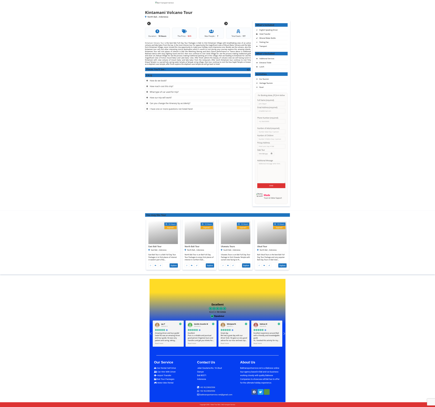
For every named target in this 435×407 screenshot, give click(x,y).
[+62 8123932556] (217, 391)
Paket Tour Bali (215, 405)
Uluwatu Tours (228, 246)
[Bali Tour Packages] (174, 379)
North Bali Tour (192, 246)
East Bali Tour (155, 246)
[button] (284, 334)
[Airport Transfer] (174, 375)
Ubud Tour (262, 246)
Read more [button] (159, 343)
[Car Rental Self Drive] (174, 368)
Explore (174, 265)
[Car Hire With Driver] (174, 372)
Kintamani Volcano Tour (154, 43)
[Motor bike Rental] (174, 383)
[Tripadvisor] (267, 392)
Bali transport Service (228, 405)
